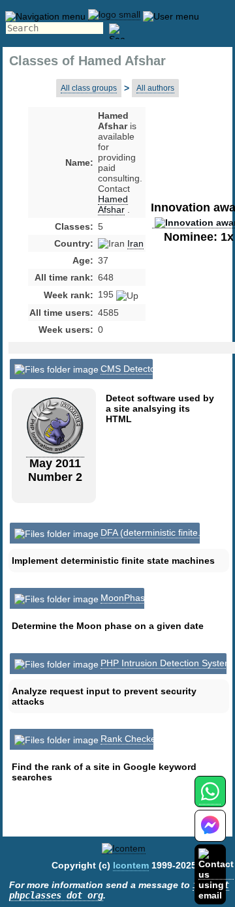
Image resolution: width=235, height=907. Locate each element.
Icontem (131, 865)
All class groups (89, 88)
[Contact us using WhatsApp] (210, 799)
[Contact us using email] (216, 874)
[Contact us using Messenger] (210, 833)
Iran (135, 243)
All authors (155, 88)
